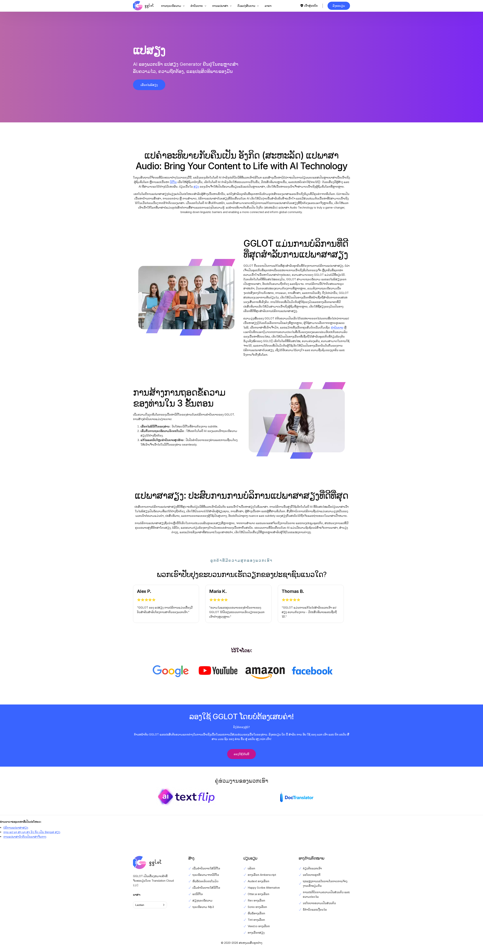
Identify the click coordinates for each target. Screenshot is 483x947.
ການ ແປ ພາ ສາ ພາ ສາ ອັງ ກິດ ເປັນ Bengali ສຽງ (31, 832)
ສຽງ (196, 186)
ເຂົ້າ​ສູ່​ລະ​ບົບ (311, 5)
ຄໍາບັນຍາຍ (337, 327)
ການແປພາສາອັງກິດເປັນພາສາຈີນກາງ (24, 836)
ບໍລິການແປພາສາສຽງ (15, 827)
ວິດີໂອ (173, 182)
